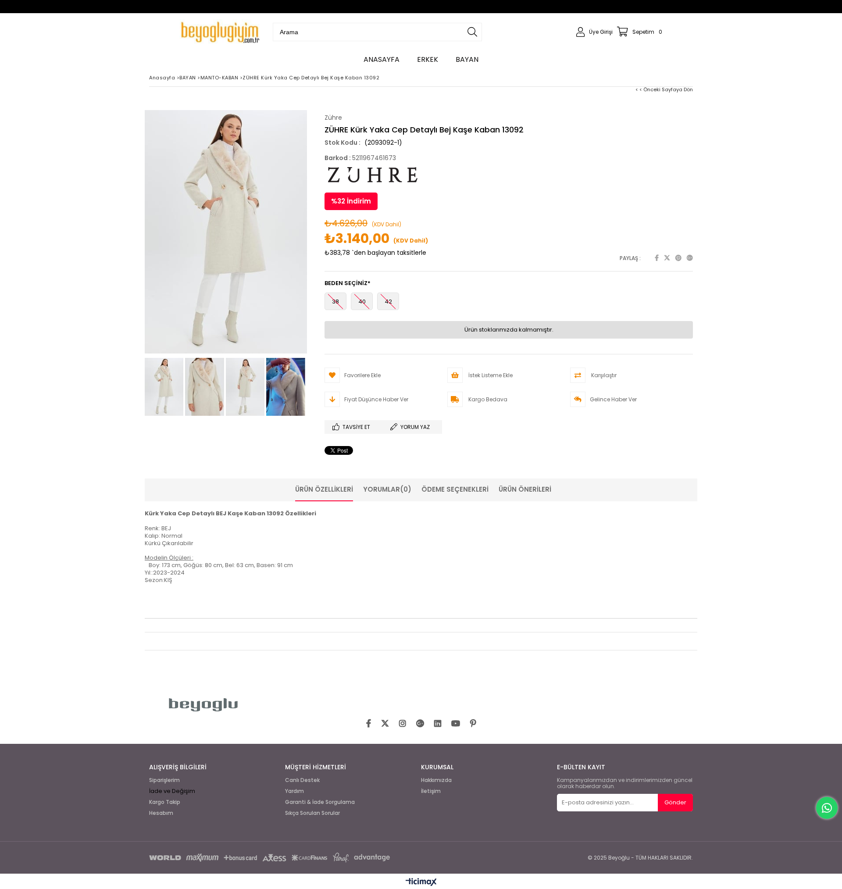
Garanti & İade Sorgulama (320, 802)
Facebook (657, 258)
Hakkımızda (436, 780)
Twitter (667, 258)
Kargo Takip (164, 802)
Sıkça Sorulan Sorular (312, 813)
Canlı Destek (302, 780)
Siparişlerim (164, 780)
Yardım (294, 791)
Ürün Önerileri (525, 489)
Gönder (675, 802)
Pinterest (678, 258)
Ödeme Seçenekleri (455, 489)
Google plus (690, 258)
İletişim (431, 791)
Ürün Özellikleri (324, 489)
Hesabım (161, 813)
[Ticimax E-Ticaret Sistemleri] (421, 882)
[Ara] (472, 32)
